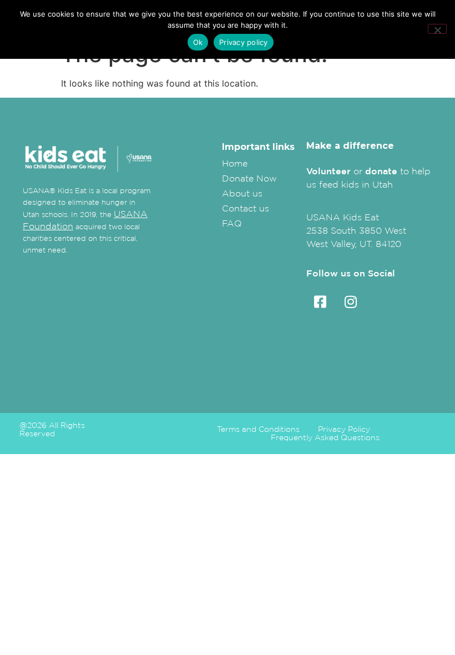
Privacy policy (243, 42)
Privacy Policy (344, 429)
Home (234, 163)
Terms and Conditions (258, 429)
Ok (198, 42)
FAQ (232, 223)
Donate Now (249, 178)
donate (381, 171)
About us (242, 193)
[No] (437, 29)
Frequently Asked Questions (325, 438)
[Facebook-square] (320, 302)
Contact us (245, 208)
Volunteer (328, 171)
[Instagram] (351, 302)
